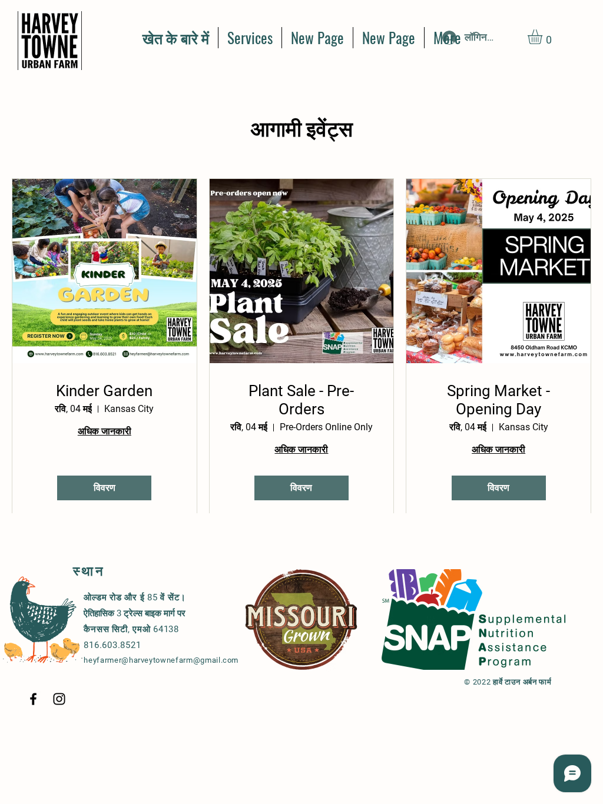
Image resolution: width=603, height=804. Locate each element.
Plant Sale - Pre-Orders (301, 400)
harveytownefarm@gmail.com (183, 660)
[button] (543, 36)
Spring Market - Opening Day (498, 400)
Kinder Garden (104, 391)
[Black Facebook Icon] (33, 699)
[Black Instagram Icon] (59, 699)
